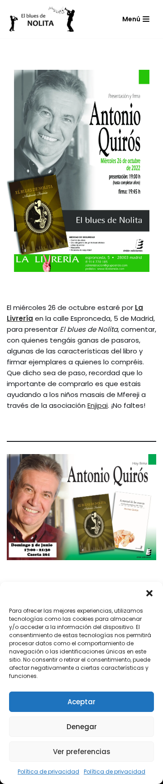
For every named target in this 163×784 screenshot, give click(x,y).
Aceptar (81, 702)
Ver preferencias (81, 751)
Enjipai (97, 405)
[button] (149, 593)
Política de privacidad (48, 771)
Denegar (82, 726)
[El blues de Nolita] (41, 19)
